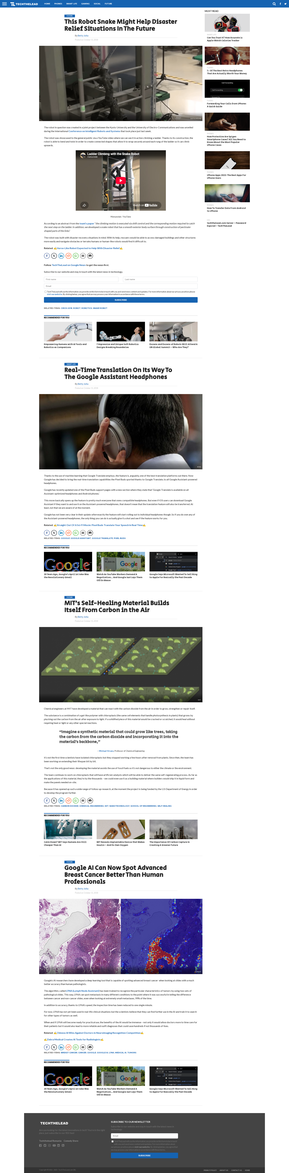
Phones (58, 3)
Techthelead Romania (50, 1141)
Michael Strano (106, 751)
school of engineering (144, 806)
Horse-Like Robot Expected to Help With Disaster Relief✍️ (90, 248)
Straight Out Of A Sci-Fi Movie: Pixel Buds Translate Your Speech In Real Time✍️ (101, 525)
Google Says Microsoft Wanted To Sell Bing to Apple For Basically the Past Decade (173, 576)
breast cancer (69, 1052)
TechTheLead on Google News (69, 265)
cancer (82, 1052)
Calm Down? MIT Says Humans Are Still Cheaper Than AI (65, 844)
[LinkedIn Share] (61, 256)
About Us (224, 1170)
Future (108, 3)
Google (65, 538)
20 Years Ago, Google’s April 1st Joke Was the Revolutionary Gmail (66, 576)
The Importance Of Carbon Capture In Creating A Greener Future (169, 844)
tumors (131, 1052)
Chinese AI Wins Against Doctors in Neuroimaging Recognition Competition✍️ (100, 1032)
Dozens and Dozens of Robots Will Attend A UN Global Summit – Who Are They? (173, 346)
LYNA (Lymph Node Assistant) (82, 990)
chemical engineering (91, 806)
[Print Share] (90, 256)
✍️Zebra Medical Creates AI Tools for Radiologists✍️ (74, 1039)
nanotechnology (119, 806)
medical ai (120, 1052)
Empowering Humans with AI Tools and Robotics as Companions (65, 346)
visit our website (54, 294)
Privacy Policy (210, 1170)
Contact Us (236, 1170)
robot (77, 308)
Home (47, 3)
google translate (102, 538)
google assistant (81, 538)
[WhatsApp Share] (76, 256)
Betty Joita (83, 35)
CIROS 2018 (66, 308)
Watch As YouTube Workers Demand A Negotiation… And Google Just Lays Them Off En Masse (119, 577)
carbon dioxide (69, 806)
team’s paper (86, 223)
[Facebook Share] (47, 256)
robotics (86, 308)
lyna (111, 1052)
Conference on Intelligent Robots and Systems (94, 131)
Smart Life (71, 3)
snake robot (100, 308)
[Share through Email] (83, 256)
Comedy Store (71, 1141)
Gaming (85, 3)
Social (97, 3)
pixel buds (120, 538)
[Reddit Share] (68, 256)
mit (107, 806)
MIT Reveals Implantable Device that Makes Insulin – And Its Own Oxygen (121, 844)
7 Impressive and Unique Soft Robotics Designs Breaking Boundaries (118, 346)
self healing (164, 806)
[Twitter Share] (54, 256)
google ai (102, 1052)
